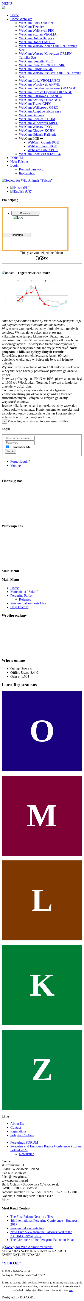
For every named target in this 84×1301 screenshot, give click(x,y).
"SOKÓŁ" (11, 1263)
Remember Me (20, 447)
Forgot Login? (20, 461)
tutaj (71, 1290)
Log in (10, 451)
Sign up (15, 465)
